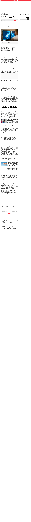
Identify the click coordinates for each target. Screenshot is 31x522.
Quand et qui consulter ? (13, 50)
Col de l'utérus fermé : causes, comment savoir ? (14, 220)
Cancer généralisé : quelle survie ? (14, 210)
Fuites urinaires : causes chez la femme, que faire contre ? (13, 226)
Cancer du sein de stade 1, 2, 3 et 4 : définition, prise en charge (14, 207)
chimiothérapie (3, 188)
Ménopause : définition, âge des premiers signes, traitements (14, 228)
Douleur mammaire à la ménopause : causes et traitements (5, 226)
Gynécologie (11, 13)
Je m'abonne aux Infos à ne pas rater (8, 42)
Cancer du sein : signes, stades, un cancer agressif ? (5, 210)
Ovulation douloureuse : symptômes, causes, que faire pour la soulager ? (5, 228)
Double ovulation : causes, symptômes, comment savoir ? (5, 220)
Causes (13, 48)
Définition (13, 46)
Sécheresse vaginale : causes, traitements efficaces (13, 223)
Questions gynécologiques (4, 14)
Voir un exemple (27, 16)
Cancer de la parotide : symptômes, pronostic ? (13, 213)
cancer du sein (9, 72)
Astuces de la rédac (22, 17)
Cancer (13, 49)
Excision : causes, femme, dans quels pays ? (5, 217)
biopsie (2, 115)
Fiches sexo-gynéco (6, 13)
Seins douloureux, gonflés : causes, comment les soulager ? (5, 223)
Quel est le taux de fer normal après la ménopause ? (13, 218)
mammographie (12, 59)
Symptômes (13, 47)
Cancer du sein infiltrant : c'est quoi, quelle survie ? (5, 207)
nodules (14, 88)
